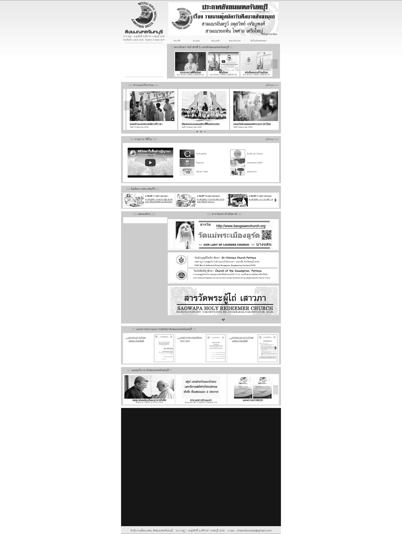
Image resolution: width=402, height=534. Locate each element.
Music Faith (202, 171)
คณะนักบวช (235, 40)
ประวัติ (177, 40)
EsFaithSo (201, 153)
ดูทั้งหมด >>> (273, 85)
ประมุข (196, 40)
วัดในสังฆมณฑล (258, 40)
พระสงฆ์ (215, 40)
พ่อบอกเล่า (251, 171)
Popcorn (199, 162)
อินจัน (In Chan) (254, 153)
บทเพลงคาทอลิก (254, 162)
